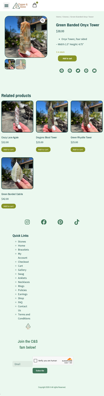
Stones (66, 17)
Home (58, 17)
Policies (22, 290)
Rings (21, 286)
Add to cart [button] (9, 149)
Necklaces (24, 282)
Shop (21, 298)
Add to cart (67, 58)
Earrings (22, 294)
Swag (21, 274)
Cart (20, 265)
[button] (6, 5)
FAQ (20, 302)
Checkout (23, 261)
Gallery (22, 269)
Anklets (22, 278)
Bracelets (23, 249)
